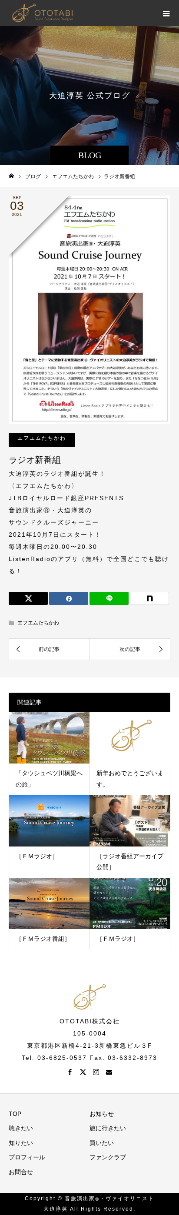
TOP (15, 1113)
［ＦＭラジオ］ (37, 856)
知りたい (21, 1142)
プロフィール (27, 1157)
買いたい (102, 1142)
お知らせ (102, 1113)
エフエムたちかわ (41, 438)
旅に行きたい (108, 1128)
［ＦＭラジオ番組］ (43, 938)
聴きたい (21, 1128)
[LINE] (109, 598)
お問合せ (21, 1172)
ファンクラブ (108, 1157)
